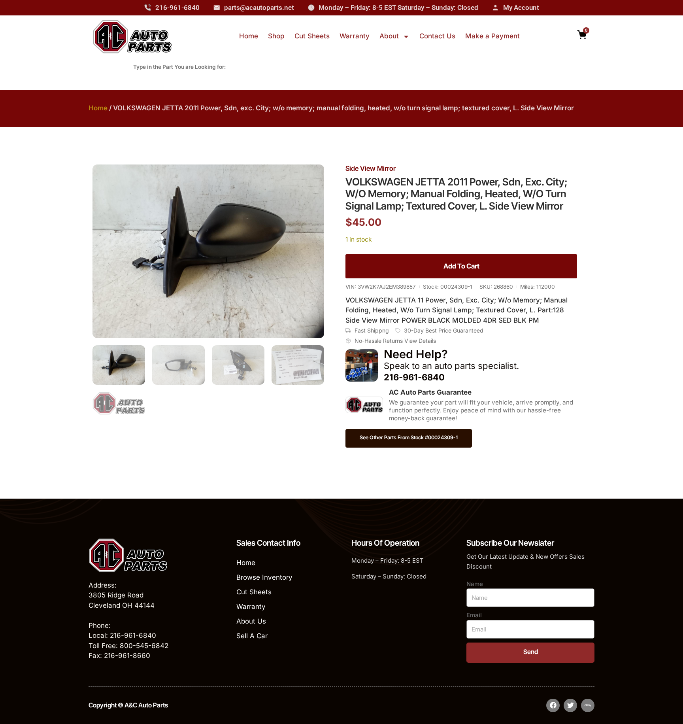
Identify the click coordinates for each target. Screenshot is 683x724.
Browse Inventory (264, 577)
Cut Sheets (312, 36)
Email (474, 615)
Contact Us (437, 36)
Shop (276, 36)
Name (474, 584)
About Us (251, 621)
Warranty (355, 36)
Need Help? (416, 354)
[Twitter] (570, 705)
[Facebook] (553, 705)
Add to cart (461, 266)
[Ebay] (587, 705)
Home (248, 36)
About (389, 36)
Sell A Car (252, 636)
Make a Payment (492, 36)
